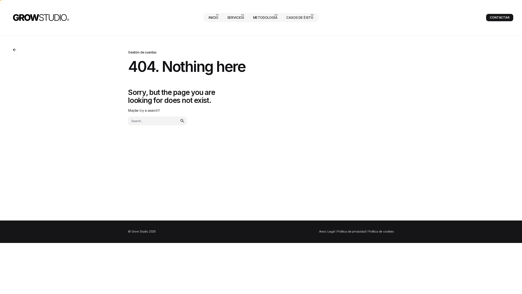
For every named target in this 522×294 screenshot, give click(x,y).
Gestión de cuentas (142, 52)
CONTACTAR (500, 17)
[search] (182, 120)
